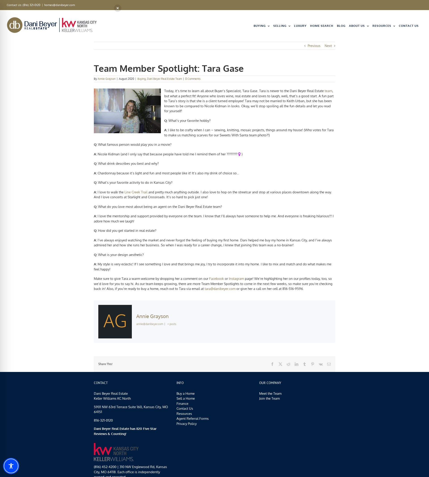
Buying (141, 78)
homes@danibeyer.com (59, 5)
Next (328, 46)
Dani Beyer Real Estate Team (164, 78)
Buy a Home (186, 393)
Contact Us (185, 408)
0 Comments (193, 78)
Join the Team (269, 398)
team (328, 91)
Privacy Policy (187, 424)
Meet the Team (270, 393)
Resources (184, 414)
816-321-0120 (103, 420)
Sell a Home (186, 398)
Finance (182, 403)
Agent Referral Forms (193, 418)
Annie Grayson (107, 78)
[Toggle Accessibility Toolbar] (11, 466)
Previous (314, 46)
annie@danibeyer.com (149, 324)
